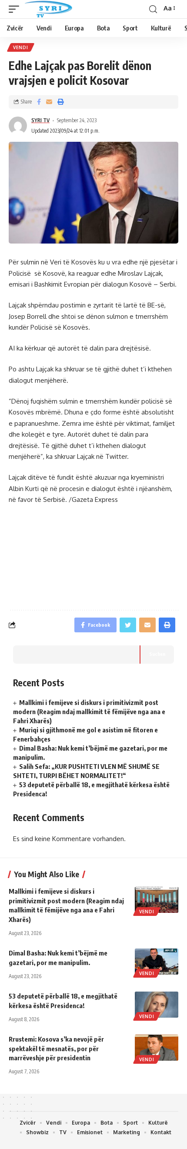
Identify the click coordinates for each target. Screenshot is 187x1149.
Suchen (157, 654)
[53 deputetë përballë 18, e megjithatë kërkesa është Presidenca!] (156, 1005)
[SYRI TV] (48, 9)
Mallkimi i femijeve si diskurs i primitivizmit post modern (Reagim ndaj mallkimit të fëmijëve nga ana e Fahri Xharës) (89, 711)
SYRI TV (40, 120)
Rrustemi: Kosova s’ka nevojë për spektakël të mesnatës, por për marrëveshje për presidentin (56, 1048)
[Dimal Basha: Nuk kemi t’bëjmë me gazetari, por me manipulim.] (156, 962)
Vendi (20, 47)
